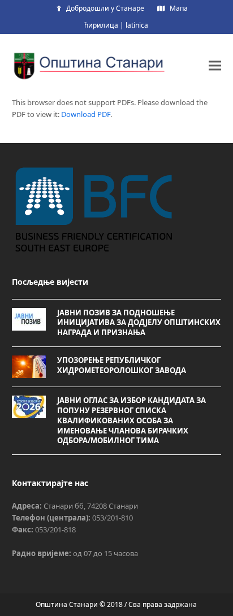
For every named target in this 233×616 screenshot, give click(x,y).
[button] (215, 65)
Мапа (179, 8)
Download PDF (85, 114)
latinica (137, 25)
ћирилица (101, 25)
